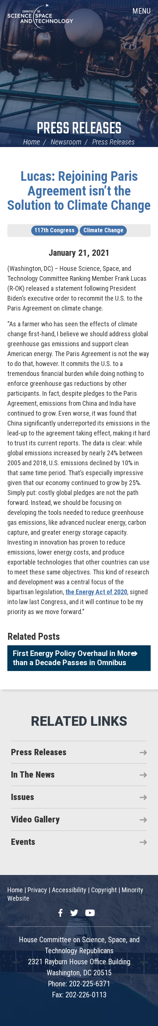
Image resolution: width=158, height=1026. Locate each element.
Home (31, 141)
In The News (33, 775)
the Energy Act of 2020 (96, 592)
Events (23, 842)
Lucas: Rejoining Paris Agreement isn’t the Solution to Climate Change (79, 191)
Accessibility (69, 890)
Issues (22, 797)
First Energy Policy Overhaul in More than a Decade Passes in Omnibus (74, 658)
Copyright (104, 890)
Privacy (37, 890)
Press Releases (79, 129)
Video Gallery (35, 819)
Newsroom (66, 141)
